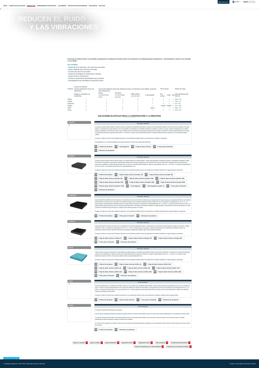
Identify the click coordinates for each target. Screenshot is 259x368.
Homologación (124, 146)
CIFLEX (71, 247)
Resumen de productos (107, 150)
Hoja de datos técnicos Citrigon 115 (140, 238)
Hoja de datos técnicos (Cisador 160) (172, 178)
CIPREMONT (73, 195)
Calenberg (62, 5)
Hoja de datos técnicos (143, 146)
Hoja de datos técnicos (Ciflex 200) (160, 264)
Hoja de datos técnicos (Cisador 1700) (112, 186)
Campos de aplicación (17, 5)
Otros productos (160, 342)
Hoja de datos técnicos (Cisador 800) (173, 182)
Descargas (93, 5)
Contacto (232, 363)
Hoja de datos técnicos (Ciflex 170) (168, 268)
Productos (31, 5)
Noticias (102, 5)
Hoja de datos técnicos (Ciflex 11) (130, 264)
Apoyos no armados (79, 342)
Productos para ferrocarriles (179, 342)
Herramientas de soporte (46, 5)
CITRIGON (72, 221)
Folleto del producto (106, 146)
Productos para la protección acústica (178, 346)
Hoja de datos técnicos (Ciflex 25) (110, 268)
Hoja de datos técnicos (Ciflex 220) (111, 272)
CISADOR (72, 156)
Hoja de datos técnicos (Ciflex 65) (139, 268)
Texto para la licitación (165, 146)
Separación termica (127, 342)
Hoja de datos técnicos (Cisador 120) (141, 178)
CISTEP (71, 305)
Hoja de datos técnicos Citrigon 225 (170, 238)
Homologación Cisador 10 (156, 186)
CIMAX (71, 281)
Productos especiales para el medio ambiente (148, 346)
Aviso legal (239, 363)
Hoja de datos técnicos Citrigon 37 (111, 238)
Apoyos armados (95, 342)
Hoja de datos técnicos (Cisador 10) (131, 174)
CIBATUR (71, 122)
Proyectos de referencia (77, 5)
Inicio (5, 5)
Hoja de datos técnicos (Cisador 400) (142, 182)
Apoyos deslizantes (110, 342)
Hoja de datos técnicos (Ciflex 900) (170, 272)
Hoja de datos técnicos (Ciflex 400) (140, 272)
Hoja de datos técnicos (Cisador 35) (161, 174)
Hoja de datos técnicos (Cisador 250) (111, 182)
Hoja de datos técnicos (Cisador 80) (111, 178)
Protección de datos (250, 363)
